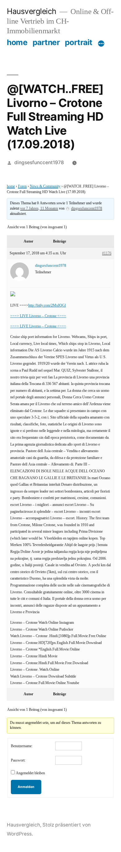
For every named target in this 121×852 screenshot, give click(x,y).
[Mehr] (101, 43)
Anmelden (26, 787)
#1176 (106, 253)
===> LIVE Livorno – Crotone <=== (38, 316)
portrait (78, 42)
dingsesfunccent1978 (39, 162)
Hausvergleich (31, 11)
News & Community (45, 186)
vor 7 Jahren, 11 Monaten (39, 208)
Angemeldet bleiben (30, 773)
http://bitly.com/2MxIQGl (47, 305)
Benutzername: (22, 746)
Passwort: (18, 760)
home (17, 42)
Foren (22, 186)
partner (46, 42)
